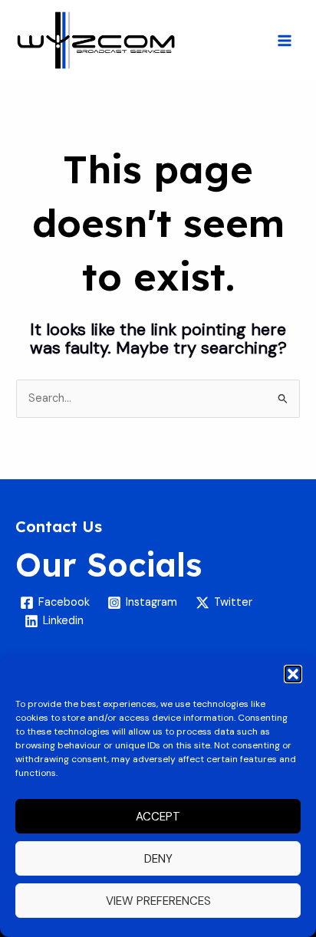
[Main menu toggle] (284, 41)
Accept (158, 816)
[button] (293, 674)
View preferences (158, 901)
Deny (158, 858)
